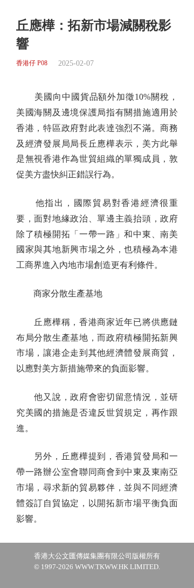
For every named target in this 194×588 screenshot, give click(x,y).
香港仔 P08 (31, 63)
